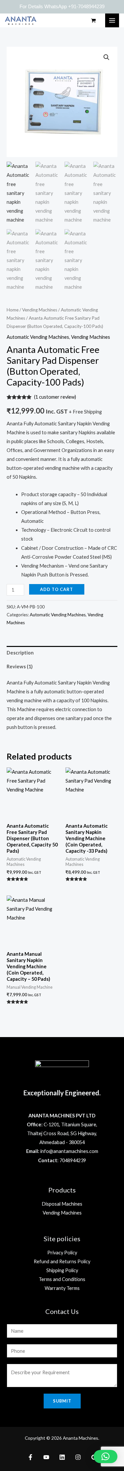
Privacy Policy (62, 1252)
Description (20, 652)
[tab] (62, 653)
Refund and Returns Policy (62, 1261)
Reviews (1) (20, 666)
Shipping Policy (62, 1270)
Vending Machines (39, 309)
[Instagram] (78, 1457)
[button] (105, 1456)
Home (13, 309)
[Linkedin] (62, 1457)
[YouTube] (46, 1457)
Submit (62, 1401)
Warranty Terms (62, 1288)
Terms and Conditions (62, 1279)
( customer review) (55, 397)
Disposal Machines (62, 1204)
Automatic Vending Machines (38, 337)
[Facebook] (30, 1457)
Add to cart (56, 589)
